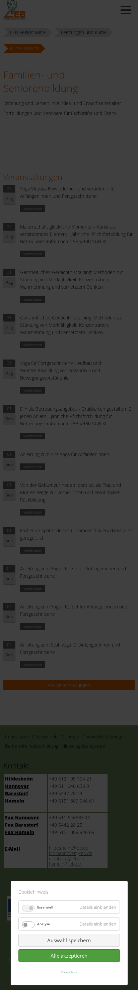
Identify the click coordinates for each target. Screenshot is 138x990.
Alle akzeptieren (69, 955)
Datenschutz (69, 972)
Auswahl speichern (69, 940)
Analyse (43, 924)
